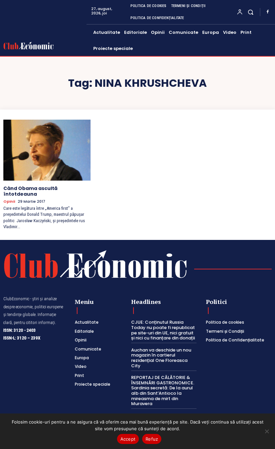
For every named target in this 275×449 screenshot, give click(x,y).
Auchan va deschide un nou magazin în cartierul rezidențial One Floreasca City (161, 358)
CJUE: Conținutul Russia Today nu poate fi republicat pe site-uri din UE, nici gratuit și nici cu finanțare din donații (163, 330)
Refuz (152, 439)
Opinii (9, 201)
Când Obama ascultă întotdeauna (30, 191)
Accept (128, 439)
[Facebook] (268, 12)
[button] (250, 12)
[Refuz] (266, 431)
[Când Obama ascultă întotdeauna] (47, 150)
